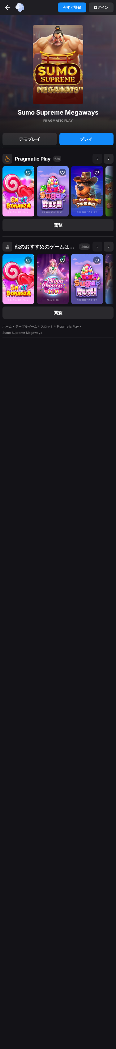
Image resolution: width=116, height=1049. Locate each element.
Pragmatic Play (33, 159)
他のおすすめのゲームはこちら (45, 246)
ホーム (7, 326)
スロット (47, 326)
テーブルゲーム (26, 326)
